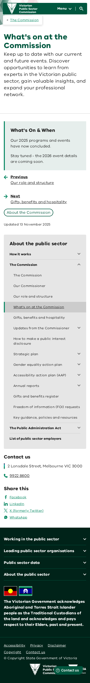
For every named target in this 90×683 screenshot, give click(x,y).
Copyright (12, 652)
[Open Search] (81, 8)
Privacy (36, 645)
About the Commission (28, 212)
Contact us (35, 652)
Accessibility (14, 645)
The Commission (24, 20)
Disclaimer (57, 645)
